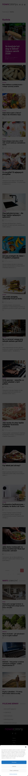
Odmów (14, 766)
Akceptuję (14, 762)
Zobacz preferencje (14, 770)
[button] (26, 747)
